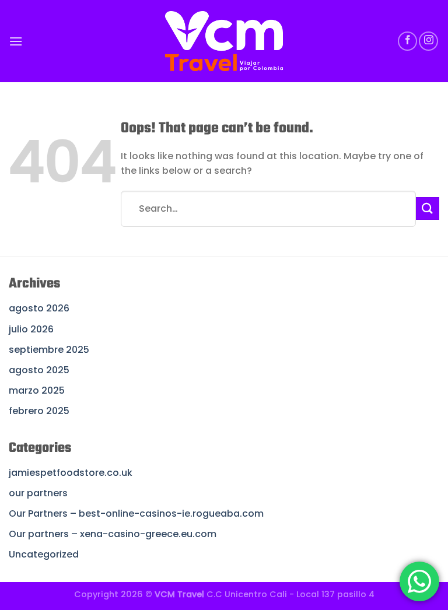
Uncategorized (44, 554)
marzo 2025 (37, 390)
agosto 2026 (39, 308)
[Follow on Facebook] (407, 41)
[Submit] (427, 208)
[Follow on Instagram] (428, 41)
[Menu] (16, 41)
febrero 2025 (39, 411)
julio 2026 (31, 329)
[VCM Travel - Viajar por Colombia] (224, 41)
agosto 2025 (39, 370)
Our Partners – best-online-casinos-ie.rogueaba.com (136, 513)
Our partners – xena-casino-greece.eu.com (112, 534)
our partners (38, 493)
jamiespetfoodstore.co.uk (70, 472)
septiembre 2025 (49, 349)
